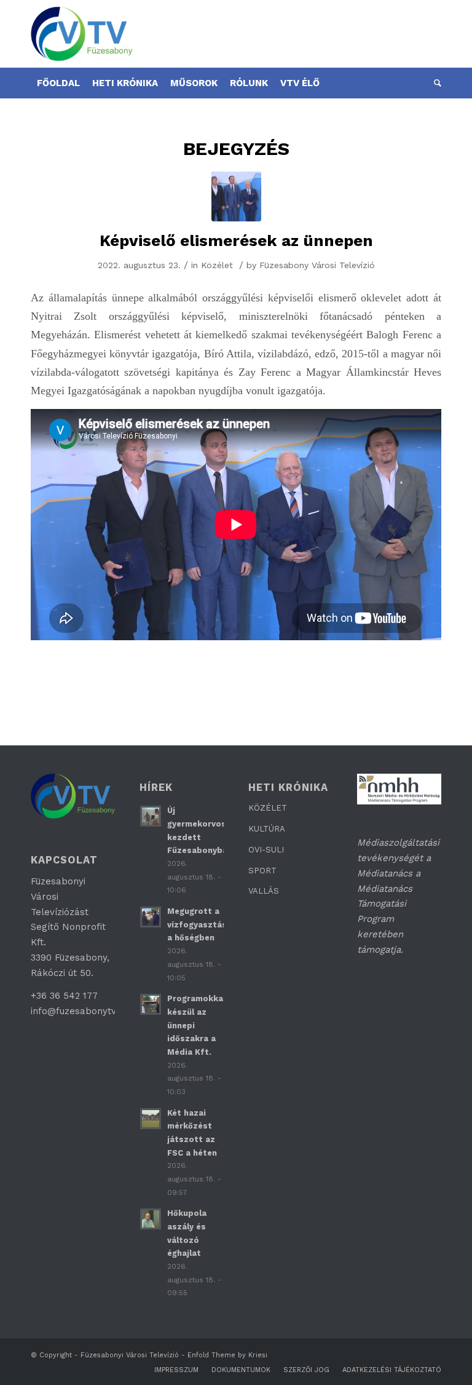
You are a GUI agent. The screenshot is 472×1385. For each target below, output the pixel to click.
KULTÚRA (266, 828)
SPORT (262, 870)
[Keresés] (434, 83)
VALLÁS (263, 890)
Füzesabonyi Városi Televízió (130, 1355)
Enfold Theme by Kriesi (227, 1355)
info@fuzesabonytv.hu (79, 1011)
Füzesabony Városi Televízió (317, 265)
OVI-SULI (266, 849)
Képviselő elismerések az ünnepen (236, 240)
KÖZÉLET (267, 807)
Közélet (217, 265)
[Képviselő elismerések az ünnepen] (236, 196)
